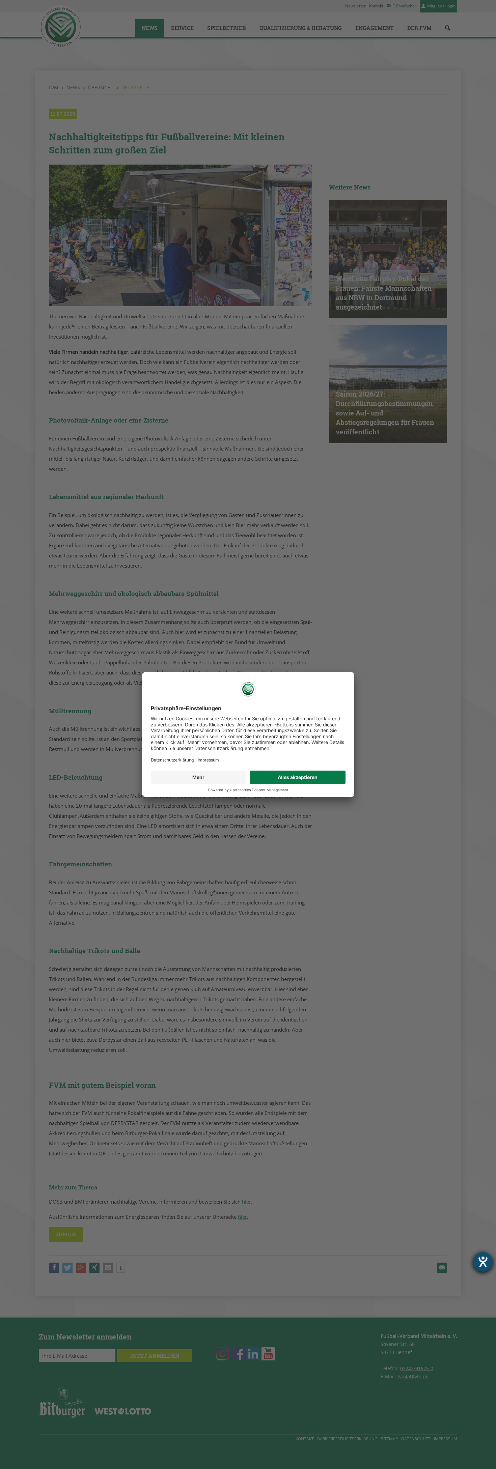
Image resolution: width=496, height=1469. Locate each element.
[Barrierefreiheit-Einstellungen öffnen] (483, 1262)
